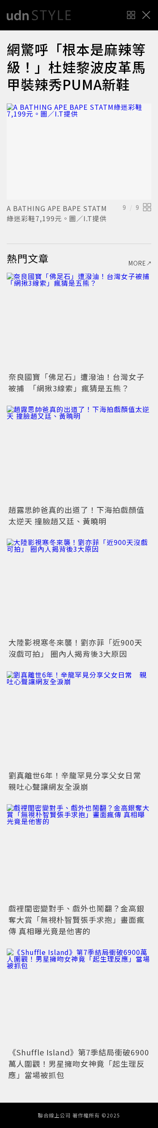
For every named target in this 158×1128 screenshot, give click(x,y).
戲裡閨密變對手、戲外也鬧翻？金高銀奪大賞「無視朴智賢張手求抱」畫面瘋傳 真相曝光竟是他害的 (76, 919)
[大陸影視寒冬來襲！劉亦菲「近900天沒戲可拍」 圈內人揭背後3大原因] (79, 587)
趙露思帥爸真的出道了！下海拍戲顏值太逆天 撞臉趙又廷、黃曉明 (76, 515)
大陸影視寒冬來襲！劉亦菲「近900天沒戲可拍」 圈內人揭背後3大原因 (75, 648)
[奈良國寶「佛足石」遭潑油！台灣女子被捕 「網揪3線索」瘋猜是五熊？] (79, 321)
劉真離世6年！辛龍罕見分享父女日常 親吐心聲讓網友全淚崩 (78, 781)
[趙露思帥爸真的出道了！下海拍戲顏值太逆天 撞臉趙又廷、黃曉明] (79, 454)
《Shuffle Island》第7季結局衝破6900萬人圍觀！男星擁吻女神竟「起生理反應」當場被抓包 (78, 1063)
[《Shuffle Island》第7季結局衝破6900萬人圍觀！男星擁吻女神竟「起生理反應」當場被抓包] (79, 997)
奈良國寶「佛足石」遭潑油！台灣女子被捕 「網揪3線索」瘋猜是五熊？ (76, 382)
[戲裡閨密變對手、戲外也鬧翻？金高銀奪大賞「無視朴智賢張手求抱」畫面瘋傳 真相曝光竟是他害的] (79, 852)
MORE (137, 263)
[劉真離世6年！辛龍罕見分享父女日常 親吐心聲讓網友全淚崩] (79, 719)
